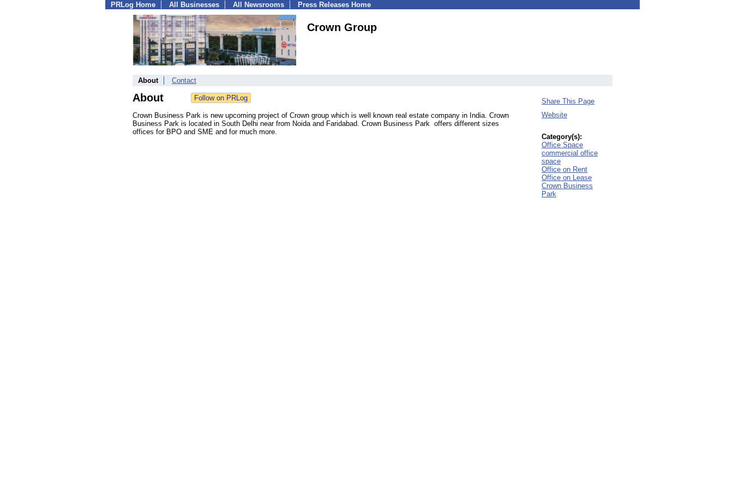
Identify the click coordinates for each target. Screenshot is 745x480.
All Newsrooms (258, 5)
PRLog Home (133, 5)
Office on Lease (567, 177)
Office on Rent (564, 169)
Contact (184, 80)
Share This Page (568, 101)
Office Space (562, 145)
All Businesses (194, 5)
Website (554, 115)
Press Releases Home (334, 5)
